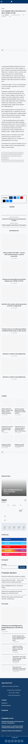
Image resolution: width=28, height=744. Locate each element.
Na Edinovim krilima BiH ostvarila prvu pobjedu (13, 576)
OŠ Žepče (14, 155)
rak (19, 155)
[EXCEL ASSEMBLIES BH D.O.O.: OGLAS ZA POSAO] (14, 487)
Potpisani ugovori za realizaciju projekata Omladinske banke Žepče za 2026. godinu (20, 429)
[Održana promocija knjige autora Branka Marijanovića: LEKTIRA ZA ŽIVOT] (14, 269)
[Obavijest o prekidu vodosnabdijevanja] (14, 343)
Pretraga (4, 564)
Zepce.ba (15, 737)
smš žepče (5, 158)
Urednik (7, 15)
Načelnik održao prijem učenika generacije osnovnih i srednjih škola (7, 429)
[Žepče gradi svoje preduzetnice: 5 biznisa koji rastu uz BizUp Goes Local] (6, 669)
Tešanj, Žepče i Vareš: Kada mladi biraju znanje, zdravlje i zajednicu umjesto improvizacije (19, 659)
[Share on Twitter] (18, 197)
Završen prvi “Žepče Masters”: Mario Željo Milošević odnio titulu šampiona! (17, 648)
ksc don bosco (6, 155)
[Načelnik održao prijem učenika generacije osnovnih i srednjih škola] (14, 293)
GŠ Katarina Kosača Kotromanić (14, 153)
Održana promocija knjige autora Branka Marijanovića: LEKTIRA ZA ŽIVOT (12, 627)
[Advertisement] (14, 33)
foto (4, 153)
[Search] (26, 1)
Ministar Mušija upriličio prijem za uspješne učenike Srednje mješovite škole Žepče (18, 638)
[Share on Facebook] (15, 197)
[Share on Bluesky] (7, 201)
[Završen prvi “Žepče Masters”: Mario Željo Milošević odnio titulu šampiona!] (6, 649)
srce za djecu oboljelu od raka (10, 160)
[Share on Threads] (4, 201)
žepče (21, 160)
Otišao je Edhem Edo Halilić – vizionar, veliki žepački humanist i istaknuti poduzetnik (14, 254)
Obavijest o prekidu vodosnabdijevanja (14, 354)
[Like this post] (11, 197)
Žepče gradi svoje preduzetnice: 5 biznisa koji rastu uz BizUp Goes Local (19, 668)
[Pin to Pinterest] (21, 197)
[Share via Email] (10, 201)
